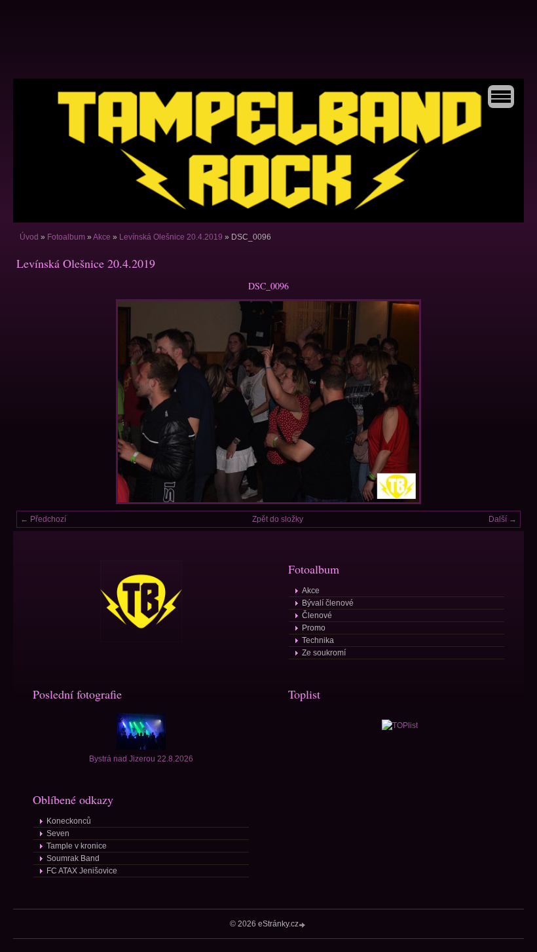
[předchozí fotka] (37, 401)
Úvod (29, 237)
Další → (503, 519)
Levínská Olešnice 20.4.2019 (171, 237)
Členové (317, 615)
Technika (318, 640)
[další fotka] (499, 401)
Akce (102, 237)
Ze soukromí (324, 652)
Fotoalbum (66, 237)
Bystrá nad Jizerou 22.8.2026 (141, 758)
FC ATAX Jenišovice (81, 870)
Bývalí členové (328, 603)
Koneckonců (68, 821)
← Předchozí (43, 519)
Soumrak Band (73, 858)
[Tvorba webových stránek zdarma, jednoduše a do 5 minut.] (303, 925)
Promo (313, 627)
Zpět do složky (277, 519)
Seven (57, 833)
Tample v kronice (76, 846)
